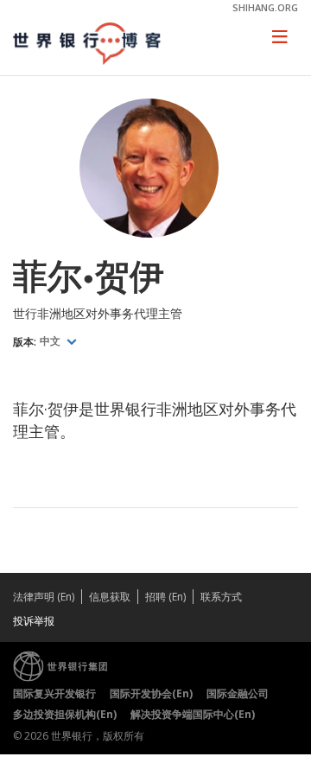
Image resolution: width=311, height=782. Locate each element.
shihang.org (265, 7)
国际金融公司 (237, 693)
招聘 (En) (165, 596)
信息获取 (109, 596)
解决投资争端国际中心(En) (192, 714)
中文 (51, 341)
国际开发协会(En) (151, 693)
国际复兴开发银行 (54, 693)
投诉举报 (33, 621)
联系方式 (221, 596)
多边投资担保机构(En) (65, 714)
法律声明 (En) (43, 596)
